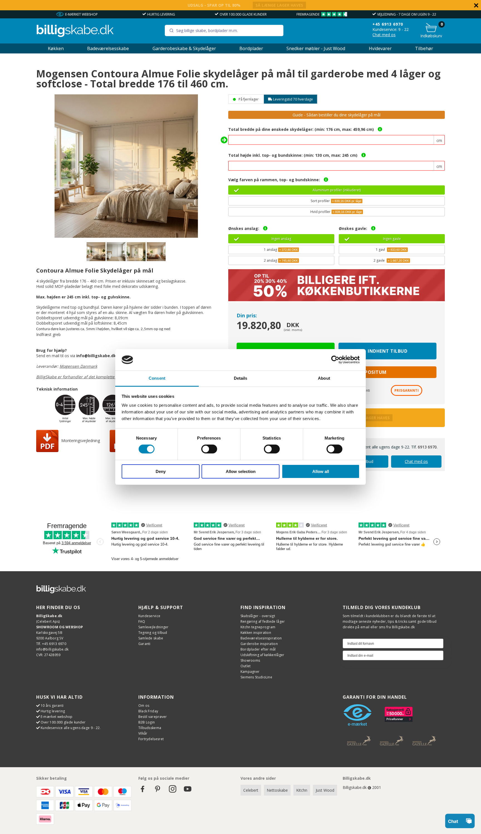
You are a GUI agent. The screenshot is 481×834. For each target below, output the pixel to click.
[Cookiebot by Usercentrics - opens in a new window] (335, 359)
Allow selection (241, 471)
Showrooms (250, 660)
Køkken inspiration (255, 632)
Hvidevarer (380, 48)
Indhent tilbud (387, 351)
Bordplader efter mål (258, 649)
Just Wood (325, 790)
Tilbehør (424, 48)
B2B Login (146, 722)
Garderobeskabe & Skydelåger (184, 48)
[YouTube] (187, 791)
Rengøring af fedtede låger (262, 621)
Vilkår (143, 733)
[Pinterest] (157, 791)
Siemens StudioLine (256, 677)
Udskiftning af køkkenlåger (262, 655)
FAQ (141, 621)
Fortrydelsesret (151, 739)
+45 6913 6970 (387, 24)
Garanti (144, 643)
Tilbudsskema (149, 727)
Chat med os (384, 34)
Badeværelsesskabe (108, 48)
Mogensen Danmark (78, 366)
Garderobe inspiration (259, 643)
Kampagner (250, 671)
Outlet (245, 666)
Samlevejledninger (153, 627)
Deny (161, 471)
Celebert (250, 790)
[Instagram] (172, 791)
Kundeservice (149, 616)
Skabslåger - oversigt (257, 616)
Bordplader (251, 48)
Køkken (56, 48)
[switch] (209, 449)
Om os (143, 705)
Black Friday (148, 711)
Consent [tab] (157, 378)
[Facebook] (142, 791)
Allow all (320, 471)
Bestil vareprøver (152, 716)
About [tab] (324, 378)
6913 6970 (427, 447)
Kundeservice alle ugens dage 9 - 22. (71, 727)
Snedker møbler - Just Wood (315, 48)
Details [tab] (240, 378)
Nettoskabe (277, 790)
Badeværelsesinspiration (261, 638)
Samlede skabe (150, 638)
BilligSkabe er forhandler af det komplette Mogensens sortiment (96, 376)
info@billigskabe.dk (52, 649)
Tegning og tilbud (152, 632)
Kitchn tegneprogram (258, 627)
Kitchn (301, 790)
